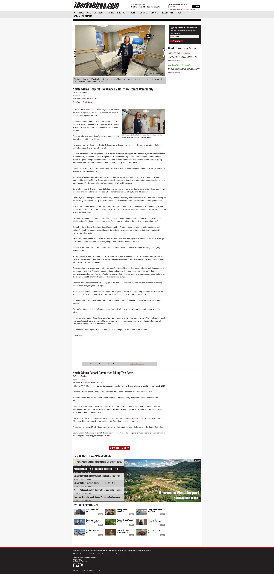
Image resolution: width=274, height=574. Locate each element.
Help (99, 554)
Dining (105, 550)
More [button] (100, 514)
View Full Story (119, 448)
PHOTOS (121, 12)
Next (164, 54)
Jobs (178, 12)
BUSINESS (99, 12)
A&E (89, 12)
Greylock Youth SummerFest (180, 65)
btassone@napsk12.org (133, 418)
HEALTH (132, 12)
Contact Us (105, 554)
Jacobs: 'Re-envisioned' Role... (155, 521)
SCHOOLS (143, 12)
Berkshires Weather (144, 550)
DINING (154, 12)
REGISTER (184, 4)
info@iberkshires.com (137, 364)
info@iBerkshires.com (175, 9)
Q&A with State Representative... (123, 531)
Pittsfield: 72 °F (153, 7)
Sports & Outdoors (130, 550)
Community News (96, 550)
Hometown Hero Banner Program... (93, 521)
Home (75, 550)
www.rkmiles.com (174, 60)
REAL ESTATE (167, 12)
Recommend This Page (88, 554)
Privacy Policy (115, 554)
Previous (75, 54)
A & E (80, 550)
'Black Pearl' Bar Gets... (92, 510)
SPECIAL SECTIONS (83, 16)
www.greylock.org (174, 72)
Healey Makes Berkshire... (122, 510)
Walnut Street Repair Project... (125, 521)
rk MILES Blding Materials (179, 53)
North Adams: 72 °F (139, 7)
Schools (120, 550)
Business (86, 550)
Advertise (76, 554)
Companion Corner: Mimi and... (155, 510)
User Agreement (126, 554)
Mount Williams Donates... (154, 531)
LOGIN (177, 4)
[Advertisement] (185, 516)
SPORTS (110, 12)
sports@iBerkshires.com (192, 9)
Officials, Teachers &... (93, 531)
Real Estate (113, 550)
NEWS (81, 12)
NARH (80, 336)
